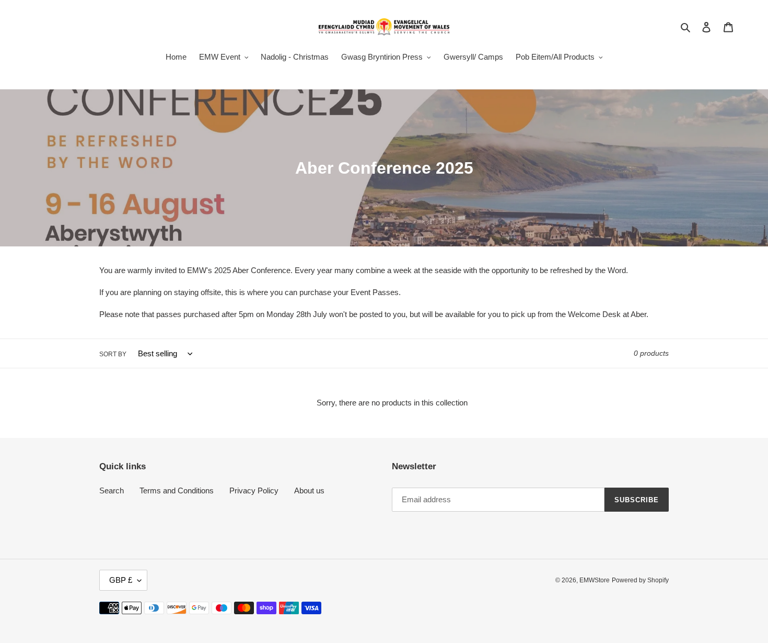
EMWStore (594, 580)
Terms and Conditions (176, 490)
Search (111, 490)
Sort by (112, 354)
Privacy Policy (253, 490)
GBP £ (120, 580)
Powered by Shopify (640, 580)
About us (309, 490)
